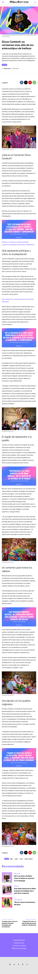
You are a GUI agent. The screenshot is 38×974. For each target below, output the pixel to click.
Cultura (4, 64)
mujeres (16, 858)
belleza (11, 858)
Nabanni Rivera (7, 68)
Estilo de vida (17, 873)
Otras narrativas (18, 899)
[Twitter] (22, 964)
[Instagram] (10, 964)
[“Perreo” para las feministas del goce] (7, 902)
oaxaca (21, 858)
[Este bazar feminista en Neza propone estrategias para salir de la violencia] (7, 890)
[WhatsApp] (34, 82)
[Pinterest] (30, 82)
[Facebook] (21, 82)
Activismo (16, 886)
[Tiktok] (14, 964)
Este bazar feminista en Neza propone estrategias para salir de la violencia (25, 891)
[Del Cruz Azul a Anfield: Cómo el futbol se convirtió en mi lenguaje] (7, 877)
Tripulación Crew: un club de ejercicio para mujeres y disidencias (29, 923)
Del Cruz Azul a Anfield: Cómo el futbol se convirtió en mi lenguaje (24, 878)
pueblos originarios (29, 858)
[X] (26, 82)
